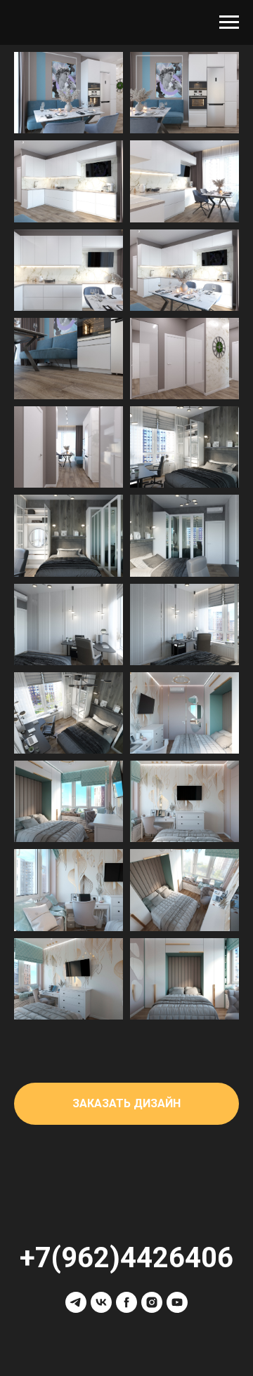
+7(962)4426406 (126, 1257)
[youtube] (177, 1302)
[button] (126, 1104)
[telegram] (75, 1302)
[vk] (101, 1302)
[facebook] (126, 1302)
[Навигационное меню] (229, 22)
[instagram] (151, 1302)
